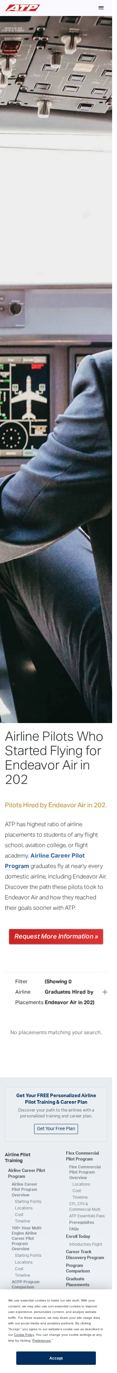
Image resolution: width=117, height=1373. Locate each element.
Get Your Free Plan (56, 1129)
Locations (23, 1208)
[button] (101, 8)
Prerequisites (81, 1222)
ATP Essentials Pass (87, 1216)
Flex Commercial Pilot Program (82, 1156)
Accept (56, 1358)
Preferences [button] (41, 1340)
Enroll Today (78, 1237)
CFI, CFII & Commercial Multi (84, 1206)
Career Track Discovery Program (85, 1255)
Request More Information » (56, 936)
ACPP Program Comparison (26, 1284)
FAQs (74, 1229)
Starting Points (28, 1202)
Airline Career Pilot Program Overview (24, 1189)
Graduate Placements (77, 1282)
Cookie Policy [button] (24, 1334)
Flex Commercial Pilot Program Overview (85, 1172)
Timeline (22, 1221)
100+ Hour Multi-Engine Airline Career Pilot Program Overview (27, 1238)
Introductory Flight (85, 1244)
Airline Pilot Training (17, 1158)
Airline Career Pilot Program (26, 1174)
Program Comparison (78, 1269)
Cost (19, 1215)
